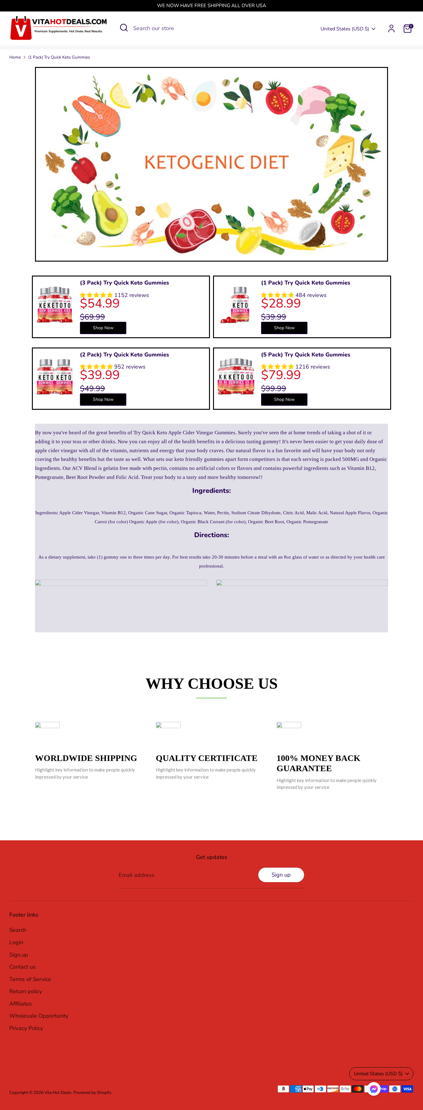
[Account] (391, 28)
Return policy (25, 991)
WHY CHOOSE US (212, 683)
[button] (374, 1090)
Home (15, 57)
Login (16, 942)
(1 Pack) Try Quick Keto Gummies (59, 57)
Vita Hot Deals (58, 1092)
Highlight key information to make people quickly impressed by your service (85, 773)
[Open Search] (124, 27)
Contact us (22, 967)
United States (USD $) (345, 28)
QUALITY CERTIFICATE (207, 758)
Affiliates (20, 1003)
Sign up (281, 874)
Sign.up (18, 954)
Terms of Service (30, 979)
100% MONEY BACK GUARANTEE (318, 763)
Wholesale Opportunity (38, 1015)
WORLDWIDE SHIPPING (86, 758)
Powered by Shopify (92, 1092)
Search (17, 930)
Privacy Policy (26, 1028)
